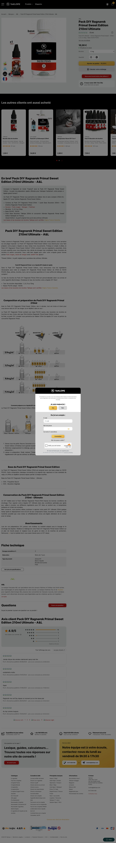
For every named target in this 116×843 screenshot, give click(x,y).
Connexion (58, 436)
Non (62, 408)
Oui (53, 408)
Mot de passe (48, 425)
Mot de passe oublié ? (58, 440)
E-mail (45, 418)
